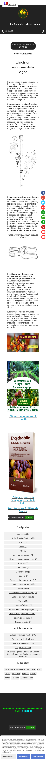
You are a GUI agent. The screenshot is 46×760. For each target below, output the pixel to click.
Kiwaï (7, 678)
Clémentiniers (27, 678)
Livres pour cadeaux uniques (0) (23, 559)
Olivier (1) (23, 547)
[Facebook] (43, 193)
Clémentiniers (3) (23, 572)
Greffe (7, 674)
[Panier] (43, 217)
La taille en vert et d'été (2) (23, 597)
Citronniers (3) (23, 567)
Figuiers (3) (23, 576)
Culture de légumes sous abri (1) (23, 614)
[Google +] (43, 197)
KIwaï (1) (23, 542)
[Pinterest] (43, 227)
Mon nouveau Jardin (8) (23, 555)
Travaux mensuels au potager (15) (23, 609)
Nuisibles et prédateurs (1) (23, 538)
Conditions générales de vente (29, 732)
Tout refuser (23, 757)
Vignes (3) (23, 601)
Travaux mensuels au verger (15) (23, 593)
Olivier (33, 674)
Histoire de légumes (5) (23, 618)
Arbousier (31, 669)
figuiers (25, 674)
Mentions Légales (11, 732)
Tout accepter (38, 757)
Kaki (39, 669)
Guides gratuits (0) (23, 622)
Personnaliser (8, 757)
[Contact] (43, 212)
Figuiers (15, 678)
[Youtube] (43, 207)
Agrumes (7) (23, 563)
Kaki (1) (23, 551)
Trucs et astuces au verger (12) (23, 580)
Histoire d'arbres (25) (23, 605)
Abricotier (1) (23, 534)
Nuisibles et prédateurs (15, 669)
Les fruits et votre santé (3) (23, 584)
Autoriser (29, 517)
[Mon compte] (43, 222)
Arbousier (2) (23, 588)
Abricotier (16, 674)
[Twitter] (43, 202)
